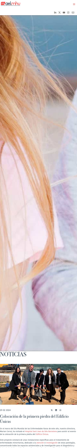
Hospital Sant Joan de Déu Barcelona (41, 431)
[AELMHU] (9, 3)
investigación (52, 442)
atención (40, 442)
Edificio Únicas (42, 434)
